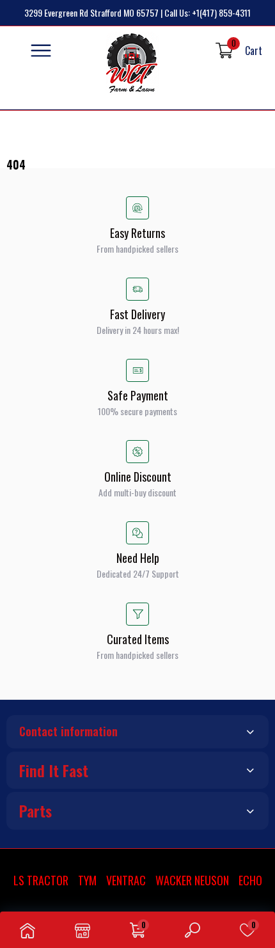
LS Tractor (40, 880)
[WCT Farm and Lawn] (132, 63)
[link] (27, 929)
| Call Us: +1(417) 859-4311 (206, 12)
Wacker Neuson (192, 880)
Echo (250, 880)
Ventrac (126, 880)
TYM (87, 880)
